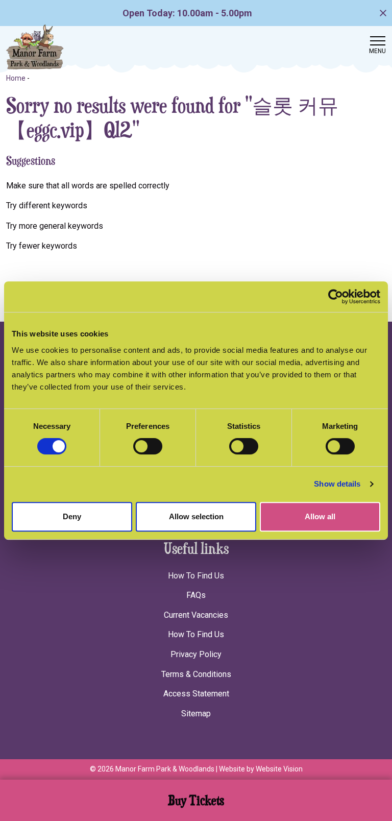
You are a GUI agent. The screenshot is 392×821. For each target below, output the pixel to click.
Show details (337, 483)
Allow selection (196, 516)
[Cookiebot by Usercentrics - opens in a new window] (335, 296)
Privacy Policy (196, 654)
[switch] (147, 446)
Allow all (320, 516)
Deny (72, 516)
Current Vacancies (196, 615)
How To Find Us (196, 576)
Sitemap (196, 713)
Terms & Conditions (196, 674)
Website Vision (279, 769)
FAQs (196, 595)
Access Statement (196, 693)
